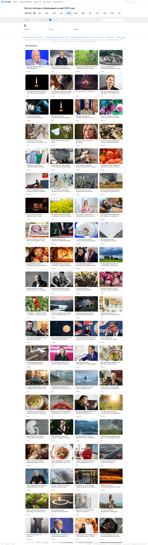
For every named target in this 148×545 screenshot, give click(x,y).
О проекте (89, 544)
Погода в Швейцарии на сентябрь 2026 (56, 37)
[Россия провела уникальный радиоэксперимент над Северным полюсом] (86, 381)
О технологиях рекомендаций (114, 544)
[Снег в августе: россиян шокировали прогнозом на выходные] (86, 184)
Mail (2, 544)
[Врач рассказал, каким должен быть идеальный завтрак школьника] (111, 357)
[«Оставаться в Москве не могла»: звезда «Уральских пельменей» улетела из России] (86, 332)
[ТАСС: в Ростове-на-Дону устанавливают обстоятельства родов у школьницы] (37, 135)
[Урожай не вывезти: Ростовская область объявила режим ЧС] (61, 307)
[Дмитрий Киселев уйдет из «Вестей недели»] (37, 61)
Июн (76, 13)
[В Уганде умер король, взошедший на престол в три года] (86, 110)
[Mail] (2, 2)
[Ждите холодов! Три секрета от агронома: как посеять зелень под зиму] (37, 504)
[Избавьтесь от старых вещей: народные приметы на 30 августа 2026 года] (86, 480)
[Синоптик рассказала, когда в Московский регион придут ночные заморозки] (86, 307)
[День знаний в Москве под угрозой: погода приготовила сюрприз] (61, 430)
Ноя (112, 13)
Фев (47, 13)
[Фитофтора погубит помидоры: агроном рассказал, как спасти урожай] (111, 160)
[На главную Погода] (7, 2)
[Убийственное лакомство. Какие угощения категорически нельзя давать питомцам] (61, 86)
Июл (83, 13)
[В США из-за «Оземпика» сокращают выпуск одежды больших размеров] (37, 160)
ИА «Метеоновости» (142, 544)
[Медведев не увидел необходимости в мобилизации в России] (86, 357)
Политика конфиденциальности (100, 544)
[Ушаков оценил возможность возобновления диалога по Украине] (61, 529)
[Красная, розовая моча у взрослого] (37, 529)
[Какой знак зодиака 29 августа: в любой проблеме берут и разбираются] (86, 406)
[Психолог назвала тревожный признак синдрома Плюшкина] (111, 135)
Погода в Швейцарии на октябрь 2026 (81, 37)
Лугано (51, 29)
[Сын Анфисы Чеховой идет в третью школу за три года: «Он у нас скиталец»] (86, 209)
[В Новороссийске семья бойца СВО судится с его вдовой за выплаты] (111, 209)
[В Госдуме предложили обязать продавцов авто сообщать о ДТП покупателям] (37, 381)
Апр (61, 13)
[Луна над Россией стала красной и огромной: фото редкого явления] (61, 332)
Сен (97, 13)
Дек (119, 13)
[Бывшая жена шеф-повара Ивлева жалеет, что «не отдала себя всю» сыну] (37, 283)
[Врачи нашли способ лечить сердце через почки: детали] (37, 430)
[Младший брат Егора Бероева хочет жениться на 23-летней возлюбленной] (86, 529)
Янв (39, 13)
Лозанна (26, 29)
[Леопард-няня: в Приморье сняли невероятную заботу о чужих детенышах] (86, 61)
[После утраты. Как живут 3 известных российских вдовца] (61, 61)
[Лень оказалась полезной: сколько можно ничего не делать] (86, 160)
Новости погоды (98, 37)
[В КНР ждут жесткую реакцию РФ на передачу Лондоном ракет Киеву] (61, 160)
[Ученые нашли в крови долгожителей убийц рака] (37, 110)
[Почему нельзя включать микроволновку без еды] (37, 209)
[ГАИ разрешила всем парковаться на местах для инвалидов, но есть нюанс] (61, 504)
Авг (90, 13)
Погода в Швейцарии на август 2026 (32, 37)
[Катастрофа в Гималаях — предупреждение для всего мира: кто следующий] (111, 61)
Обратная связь (126, 544)
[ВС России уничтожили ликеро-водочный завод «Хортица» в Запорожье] (111, 184)
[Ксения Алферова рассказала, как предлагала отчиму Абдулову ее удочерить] (61, 283)
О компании (7, 544)
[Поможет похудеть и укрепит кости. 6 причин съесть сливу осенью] (111, 110)
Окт (105, 13)
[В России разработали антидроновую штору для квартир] (111, 233)
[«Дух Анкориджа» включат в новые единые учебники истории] (86, 258)
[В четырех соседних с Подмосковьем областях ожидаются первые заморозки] (86, 283)
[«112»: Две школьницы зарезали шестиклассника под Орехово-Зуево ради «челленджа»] (37, 86)
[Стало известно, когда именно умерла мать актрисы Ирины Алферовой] (111, 381)
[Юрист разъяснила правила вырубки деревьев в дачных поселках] (37, 455)
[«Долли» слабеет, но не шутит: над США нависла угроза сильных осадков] (61, 480)
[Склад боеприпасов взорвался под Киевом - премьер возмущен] (61, 258)
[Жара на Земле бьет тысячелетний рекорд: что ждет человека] (111, 480)
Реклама (13, 544)
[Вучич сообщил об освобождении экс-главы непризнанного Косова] (111, 332)
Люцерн (76, 29)
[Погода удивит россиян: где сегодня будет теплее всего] (111, 258)
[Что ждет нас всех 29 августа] (86, 86)
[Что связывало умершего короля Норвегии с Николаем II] (37, 332)
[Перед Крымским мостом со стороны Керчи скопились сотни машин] (61, 381)
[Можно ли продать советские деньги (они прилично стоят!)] (37, 233)
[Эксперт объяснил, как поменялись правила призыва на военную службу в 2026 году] (61, 233)
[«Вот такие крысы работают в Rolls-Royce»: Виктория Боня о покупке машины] (111, 86)
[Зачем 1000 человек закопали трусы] (61, 135)
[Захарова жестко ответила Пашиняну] (86, 135)
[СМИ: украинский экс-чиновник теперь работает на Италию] (37, 480)
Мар (54, 13)
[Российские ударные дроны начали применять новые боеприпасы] (37, 357)
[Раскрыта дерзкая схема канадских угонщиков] (111, 455)
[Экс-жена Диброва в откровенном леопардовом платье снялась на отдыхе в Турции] (111, 504)
